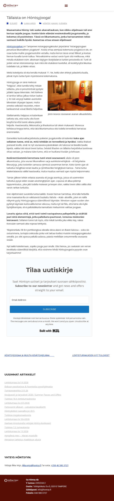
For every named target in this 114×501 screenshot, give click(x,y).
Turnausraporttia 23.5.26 (16, 390)
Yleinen (63, 23)
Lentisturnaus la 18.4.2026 (17, 419)
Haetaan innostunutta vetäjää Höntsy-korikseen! (27, 423)
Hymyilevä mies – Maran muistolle (20, 435)
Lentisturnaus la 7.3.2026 (16, 431)
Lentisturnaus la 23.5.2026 (17, 403)
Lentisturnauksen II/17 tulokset (91, 355)
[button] (66, 5)
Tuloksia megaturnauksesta (17, 415)
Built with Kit (49, 330)
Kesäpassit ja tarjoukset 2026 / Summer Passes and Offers (32, 394)
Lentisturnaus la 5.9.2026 (16, 382)
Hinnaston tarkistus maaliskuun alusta (22, 439)
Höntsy (46, 23)
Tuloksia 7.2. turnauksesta (16, 427)
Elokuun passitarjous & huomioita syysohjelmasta (28, 386)
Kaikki (54, 23)
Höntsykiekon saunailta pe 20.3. (19, 411)
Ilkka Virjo (30, 23)
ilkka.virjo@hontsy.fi (31, 465)
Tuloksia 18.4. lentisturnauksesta (20, 398)
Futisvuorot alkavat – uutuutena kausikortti (25, 407)
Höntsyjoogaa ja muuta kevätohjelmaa (29, 355)
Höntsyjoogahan (15, 46)
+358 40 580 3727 (59, 465)
